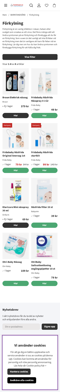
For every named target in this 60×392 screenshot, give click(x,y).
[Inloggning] (39, 5)
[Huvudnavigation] (5, 5)
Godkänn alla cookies (22, 380)
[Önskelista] (46, 5)
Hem (4, 14)
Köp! (16, 115)
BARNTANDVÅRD (18, 14)
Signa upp (49, 326)
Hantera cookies (19, 371)
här (43, 365)
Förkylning (34, 14)
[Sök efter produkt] (31, 5)
